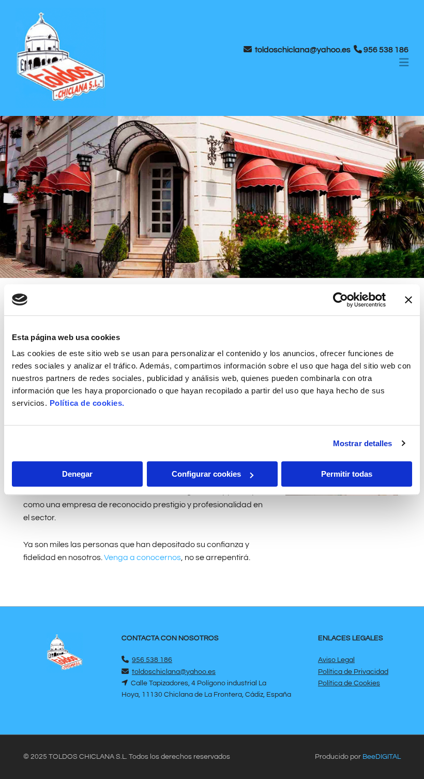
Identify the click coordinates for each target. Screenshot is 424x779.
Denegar (77, 473)
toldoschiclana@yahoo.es (303, 50)
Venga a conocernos (142, 557)
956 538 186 (386, 50)
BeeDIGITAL (381, 756)
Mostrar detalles (362, 443)
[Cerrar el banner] (408, 299)
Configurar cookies (206, 473)
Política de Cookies (349, 683)
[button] (281, 64)
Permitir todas (346, 473)
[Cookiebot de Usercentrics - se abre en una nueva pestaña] (340, 299)
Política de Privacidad (353, 671)
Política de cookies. (87, 403)
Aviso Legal (336, 660)
